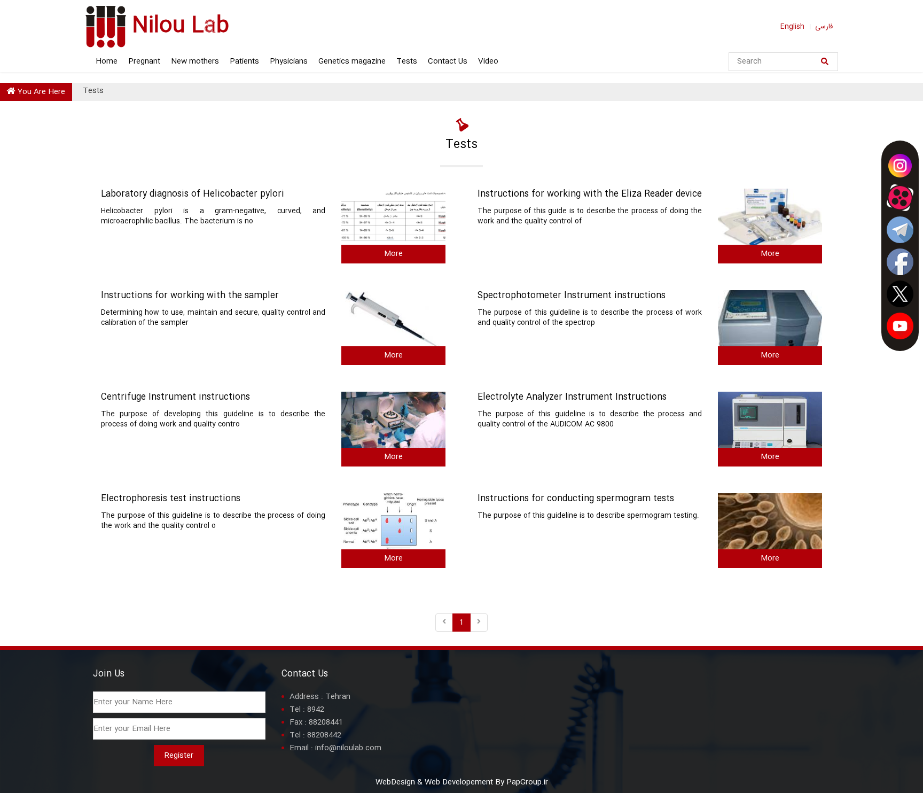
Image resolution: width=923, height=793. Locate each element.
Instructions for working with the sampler (190, 296)
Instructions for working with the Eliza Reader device (590, 195)
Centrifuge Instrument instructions (175, 398)
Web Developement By (464, 782)
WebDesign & (400, 782)
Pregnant (144, 61)
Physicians (289, 61)
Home (107, 61)
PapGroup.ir (527, 782)
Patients (244, 61)
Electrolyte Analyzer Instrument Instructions (572, 398)
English (792, 27)
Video (488, 61)
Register (179, 755)
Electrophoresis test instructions (170, 499)
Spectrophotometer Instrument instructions (572, 296)
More (393, 253)
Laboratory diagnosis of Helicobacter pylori (192, 195)
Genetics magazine (352, 61)
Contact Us (447, 61)
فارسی (824, 27)
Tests (406, 61)
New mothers (195, 61)
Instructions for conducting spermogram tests (576, 499)
